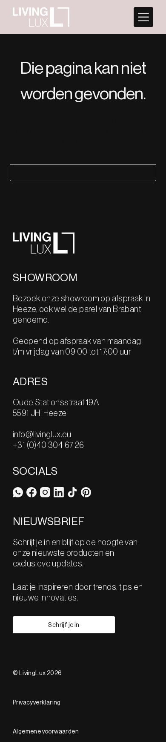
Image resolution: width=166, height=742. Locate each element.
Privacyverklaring (37, 703)
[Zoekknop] (148, 173)
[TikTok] (72, 492)
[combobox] (74, 172)
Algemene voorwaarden (46, 732)
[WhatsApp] (18, 492)
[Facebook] (31, 492)
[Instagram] (45, 492)
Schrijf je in (63, 625)
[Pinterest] (86, 492)
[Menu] (143, 17)
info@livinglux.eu (42, 434)
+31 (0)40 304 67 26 (48, 445)
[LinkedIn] (59, 492)
